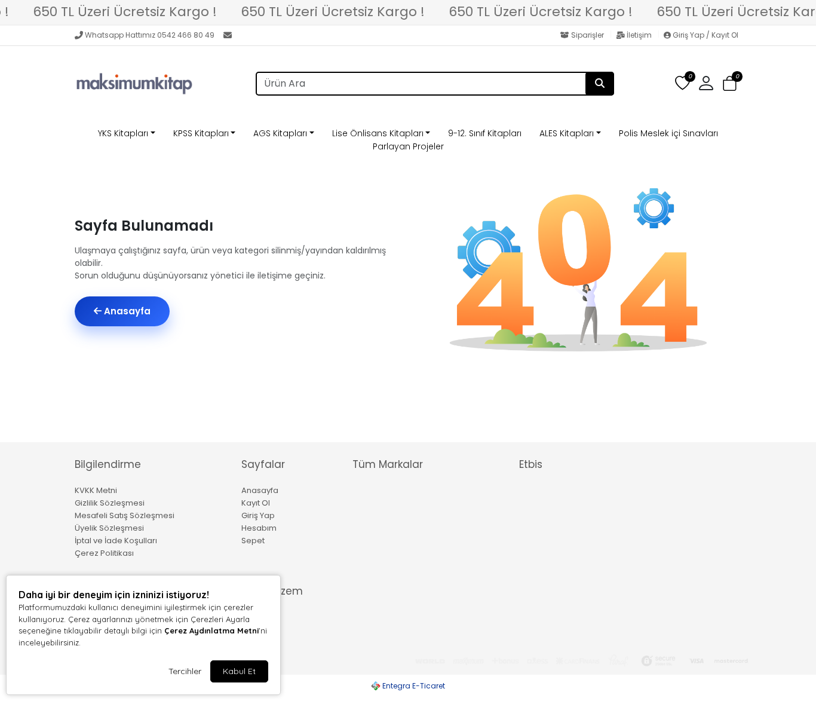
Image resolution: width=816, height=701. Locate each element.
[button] (729, 84)
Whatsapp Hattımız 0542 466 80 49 (149, 35)
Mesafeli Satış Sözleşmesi (124, 515)
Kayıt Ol (255, 503)
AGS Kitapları (280, 133)
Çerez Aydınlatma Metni (211, 630)
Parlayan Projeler (408, 146)
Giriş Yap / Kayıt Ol (704, 35)
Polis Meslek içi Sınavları (668, 133)
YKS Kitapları (123, 133)
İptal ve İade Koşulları (116, 540)
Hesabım (259, 528)
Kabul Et (239, 671)
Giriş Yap (258, 515)
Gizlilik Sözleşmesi (110, 503)
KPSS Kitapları (201, 133)
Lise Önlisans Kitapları (378, 133)
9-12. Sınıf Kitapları (484, 133)
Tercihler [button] (184, 671)
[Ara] (599, 84)
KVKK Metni (96, 490)
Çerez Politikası (104, 553)
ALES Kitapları (566, 133)
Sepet (253, 540)
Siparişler (587, 35)
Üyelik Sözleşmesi (109, 528)
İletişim (639, 35)
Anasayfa (126, 311)
